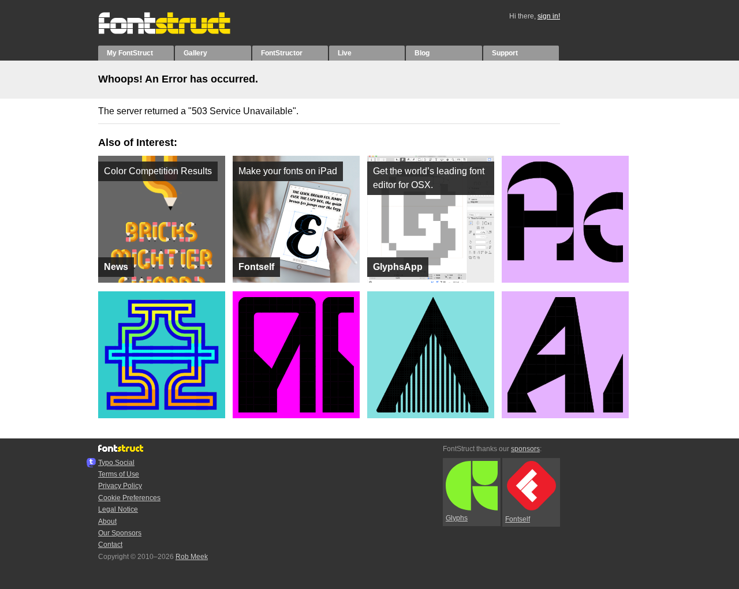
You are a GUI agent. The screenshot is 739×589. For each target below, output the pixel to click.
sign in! (549, 16)
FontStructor (282, 53)
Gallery (195, 53)
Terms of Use (118, 474)
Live (345, 53)
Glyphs (457, 518)
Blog (422, 53)
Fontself (517, 519)
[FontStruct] (176, 32)
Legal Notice (118, 509)
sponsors (525, 449)
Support (505, 53)
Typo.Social (116, 463)
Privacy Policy (120, 486)
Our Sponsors (119, 533)
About (107, 521)
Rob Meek (192, 557)
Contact (110, 545)
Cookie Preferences (129, 498)
